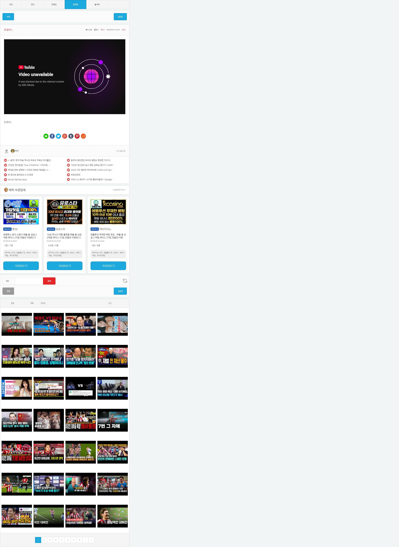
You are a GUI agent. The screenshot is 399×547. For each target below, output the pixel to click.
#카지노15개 (10, 253)
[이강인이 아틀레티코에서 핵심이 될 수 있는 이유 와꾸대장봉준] (49, 516)
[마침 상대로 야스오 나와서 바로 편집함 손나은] (80, 388)
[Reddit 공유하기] (83, 136)
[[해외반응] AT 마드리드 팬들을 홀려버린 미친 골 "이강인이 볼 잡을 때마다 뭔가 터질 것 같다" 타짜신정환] (112, 452)
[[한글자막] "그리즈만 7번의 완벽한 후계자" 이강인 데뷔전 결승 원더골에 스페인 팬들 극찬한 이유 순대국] (112, 484)
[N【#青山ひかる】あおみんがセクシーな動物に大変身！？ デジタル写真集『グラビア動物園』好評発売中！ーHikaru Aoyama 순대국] (112, 324)
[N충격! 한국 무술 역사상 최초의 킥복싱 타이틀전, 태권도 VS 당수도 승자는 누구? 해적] (49, 324)
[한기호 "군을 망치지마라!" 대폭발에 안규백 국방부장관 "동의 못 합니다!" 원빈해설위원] (80, 356)
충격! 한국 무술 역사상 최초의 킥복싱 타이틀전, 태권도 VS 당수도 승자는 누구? (32, 160)
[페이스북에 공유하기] (52, 136)
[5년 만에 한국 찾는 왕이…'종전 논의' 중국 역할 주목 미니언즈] (17, 420)
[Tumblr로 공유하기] (71, 136)
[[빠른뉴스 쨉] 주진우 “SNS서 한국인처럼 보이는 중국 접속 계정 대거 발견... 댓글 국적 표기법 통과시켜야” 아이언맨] (49, 388)
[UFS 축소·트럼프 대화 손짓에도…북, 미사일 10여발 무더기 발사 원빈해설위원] (112, 388)
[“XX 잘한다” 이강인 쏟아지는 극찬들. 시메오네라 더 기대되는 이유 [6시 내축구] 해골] (17, 516)
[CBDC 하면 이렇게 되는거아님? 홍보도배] (112, 356)
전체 (8, 291)
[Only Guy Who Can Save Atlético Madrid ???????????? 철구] (17, 484)
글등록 (120, 17)
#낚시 (28, 253)
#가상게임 (14, 255)
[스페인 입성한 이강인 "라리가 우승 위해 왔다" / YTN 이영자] (49, 484)
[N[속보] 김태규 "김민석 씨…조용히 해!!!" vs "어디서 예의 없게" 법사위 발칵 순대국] (80, 324)
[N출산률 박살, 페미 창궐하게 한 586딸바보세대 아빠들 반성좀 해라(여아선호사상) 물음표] (17, 324)
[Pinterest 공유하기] (77, 136)
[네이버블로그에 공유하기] (46, 136)
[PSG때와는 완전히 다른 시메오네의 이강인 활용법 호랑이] (112, 420)
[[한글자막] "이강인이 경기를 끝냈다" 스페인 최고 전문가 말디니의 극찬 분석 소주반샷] (80, 484)
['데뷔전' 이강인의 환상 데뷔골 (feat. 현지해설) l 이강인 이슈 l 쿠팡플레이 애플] (80, 516)
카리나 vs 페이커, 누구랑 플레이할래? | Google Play (93, 179)
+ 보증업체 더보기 (118, 190)
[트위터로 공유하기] (58, 136)
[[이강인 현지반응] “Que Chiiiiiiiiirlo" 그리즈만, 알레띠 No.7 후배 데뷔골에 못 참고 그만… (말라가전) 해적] (49, 452)
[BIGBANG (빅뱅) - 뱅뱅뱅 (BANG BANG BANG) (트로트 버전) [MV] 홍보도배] (49, 420)
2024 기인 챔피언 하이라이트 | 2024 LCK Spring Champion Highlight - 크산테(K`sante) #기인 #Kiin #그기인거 (93, 170)
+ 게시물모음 (120, 151)
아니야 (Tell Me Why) (17, 179)
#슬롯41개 (21, 253)
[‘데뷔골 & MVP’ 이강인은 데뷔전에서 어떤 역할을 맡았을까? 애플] (112, 516)
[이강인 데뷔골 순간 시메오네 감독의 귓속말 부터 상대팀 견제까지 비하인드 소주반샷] (80, 452)
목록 (8, 17)
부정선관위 (75, 175)
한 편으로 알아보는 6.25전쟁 (20, 175)
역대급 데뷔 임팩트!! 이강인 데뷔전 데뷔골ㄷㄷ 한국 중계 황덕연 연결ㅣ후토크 (30, 170)
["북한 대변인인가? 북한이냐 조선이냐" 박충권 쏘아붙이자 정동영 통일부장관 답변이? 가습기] (49, 356)
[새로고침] (125, 281)
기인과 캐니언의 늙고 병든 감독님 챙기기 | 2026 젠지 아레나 (93, 165)
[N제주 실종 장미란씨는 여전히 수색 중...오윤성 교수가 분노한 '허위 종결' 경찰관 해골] (17, 356)
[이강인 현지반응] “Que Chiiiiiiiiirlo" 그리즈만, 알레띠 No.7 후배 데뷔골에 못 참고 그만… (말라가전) (30, 165)
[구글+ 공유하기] (64, 136)
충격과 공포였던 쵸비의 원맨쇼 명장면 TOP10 (90, 160)
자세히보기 (21, 265)
